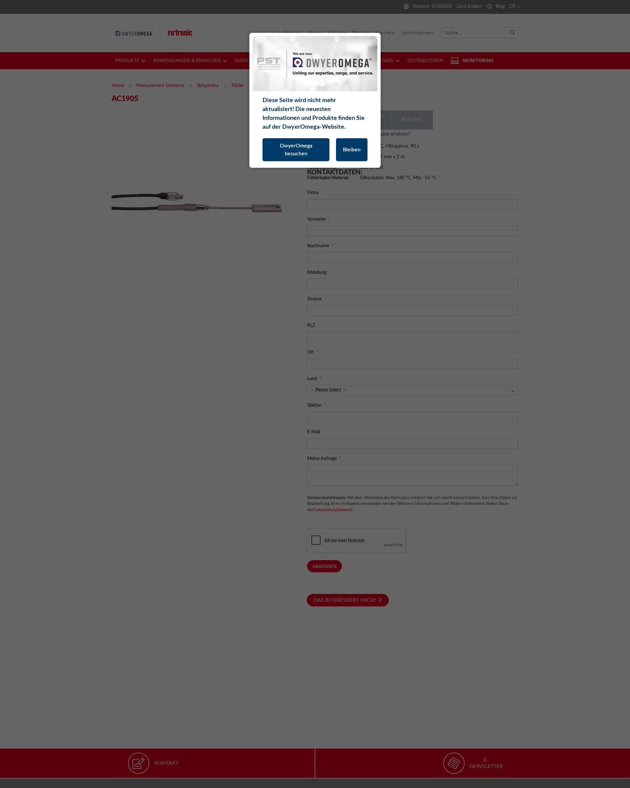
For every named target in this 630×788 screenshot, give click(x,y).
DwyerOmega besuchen (296, 149)
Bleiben (352, 149)
